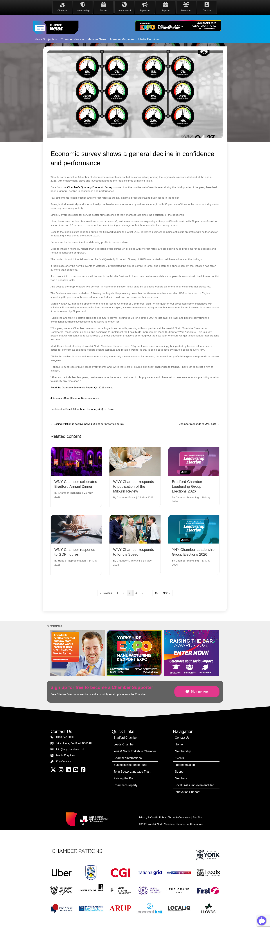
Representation (185, 764)
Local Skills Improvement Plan (194, 785)
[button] (56, 39)
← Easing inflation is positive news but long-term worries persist (87, 423)
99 (156, 592)
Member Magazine (122, 39)
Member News (96, 39)
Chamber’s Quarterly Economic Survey (90, 187)
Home (179, 744)
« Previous (106, 592)
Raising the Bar (124, 778)
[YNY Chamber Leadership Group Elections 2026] (193, 528)
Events (179, 758)
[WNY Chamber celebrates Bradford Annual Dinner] (76, 460)
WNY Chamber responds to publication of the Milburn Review (133, 486)
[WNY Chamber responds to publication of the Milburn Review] (135, 460)
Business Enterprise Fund (130, 764)
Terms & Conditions (179, 817)
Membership (183, 751)
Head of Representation (85, 397)
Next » (166, 592)
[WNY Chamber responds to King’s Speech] (135, 528)
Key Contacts (64, 761)
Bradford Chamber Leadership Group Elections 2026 (187, 486)
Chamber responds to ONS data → (199, 423)
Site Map (198, 817)
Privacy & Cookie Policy (152, 817)
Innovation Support (187, 792)
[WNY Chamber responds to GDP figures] (76, 528)
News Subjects (44, 39)
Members (181, 778)
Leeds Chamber (124, 744)
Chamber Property (125, 785)
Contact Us (182, 737)
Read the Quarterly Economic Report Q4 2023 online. (82, 387)
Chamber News (71, 39)
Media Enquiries (149, 39)
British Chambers (75, 409)
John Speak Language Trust (132, 771)
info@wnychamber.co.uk (70, 749)
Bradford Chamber (126, 737)
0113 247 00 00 (65, 737)
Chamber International (128, 758)
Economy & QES (96, 409)
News (111, 409)
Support (180, 771)
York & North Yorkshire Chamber (135, 751)
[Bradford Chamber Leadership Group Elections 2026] (193, 460)
